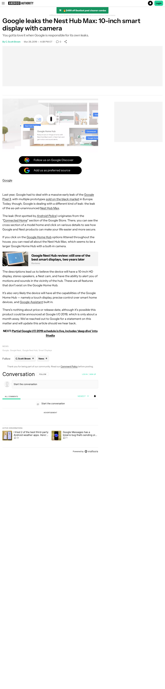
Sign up (92, 374)
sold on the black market (62, 199)
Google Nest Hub (29, 350)
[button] (82, 3)
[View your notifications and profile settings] (95, 396)
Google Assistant (31, 302)
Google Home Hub (39, 237)
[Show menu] (3, 3)
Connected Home (15, 220)
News (5, 346)
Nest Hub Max (49, 208)
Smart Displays (45, 350)
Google (7, 180)
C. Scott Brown (13, 41)
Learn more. (110, 15)
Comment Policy (69, 366)
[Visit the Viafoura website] (91, 451)
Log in (85, 374)
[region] (50, 413)
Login (159, 3)
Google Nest (15, 350)
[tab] (11, 396)
